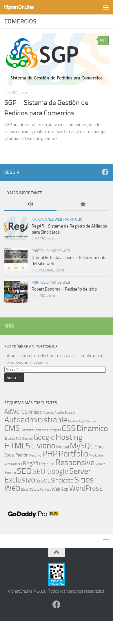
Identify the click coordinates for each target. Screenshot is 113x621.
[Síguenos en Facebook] (105, 172)
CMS (12, 428)
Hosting (69, 437)
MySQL (82, 445)
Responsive (74, 462)
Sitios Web (61, 251)
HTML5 (17, 446)
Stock (25, 489)
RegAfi (30, 463)
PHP (50, 454)
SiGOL (43, 481)
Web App (60, 489)
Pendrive (35, 455)
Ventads (45, 489)
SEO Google (50, 471)
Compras (55, 430)
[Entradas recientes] (30, 204)
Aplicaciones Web (47, 219)
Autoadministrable (35, 419)
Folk (18, 439)
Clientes (90, 421)
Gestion (27, 439)
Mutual (62, 447)
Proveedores (13, 464)
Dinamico (92, 428)
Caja (81, 421)
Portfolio (73, 219)
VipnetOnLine (19, 7)
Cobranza (27, 430)
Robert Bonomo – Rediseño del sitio (64, 289)
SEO (24, 471)
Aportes (48, 413)
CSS (69, 428)
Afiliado (35, 412)
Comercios (41, 430)
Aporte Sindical (64, 413)
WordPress (86, 488)
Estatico (9, 439)
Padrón (21, 455)
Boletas (73, 421)
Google (44, 437)
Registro (46, 463)
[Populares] (83, 204)
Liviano (43, 446)
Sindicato (62, 480)
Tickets (34, 489)
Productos (96, 455)
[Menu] (106, 7)
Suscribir (14, 377)
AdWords (16, 411)
